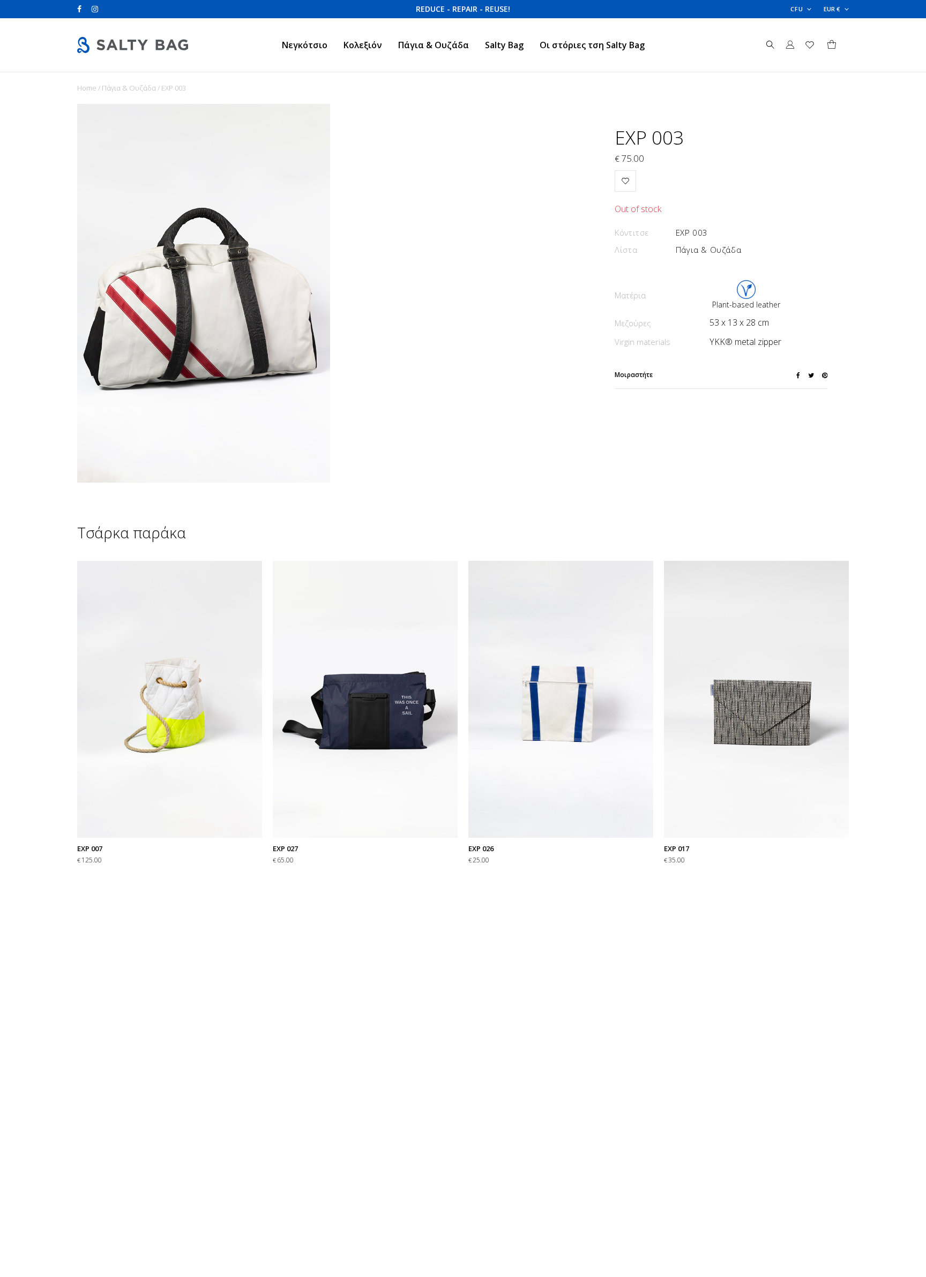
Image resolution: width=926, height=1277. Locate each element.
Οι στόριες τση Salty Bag (592, 45)
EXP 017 (676, 848)
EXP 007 (89, 848)
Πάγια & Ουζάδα (433, 45)
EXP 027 (285, 848)
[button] (625, 181)
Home (86, 88)
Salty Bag (504, 45)
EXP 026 (481, 848)
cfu (796, 9)
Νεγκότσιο (304, 45)
